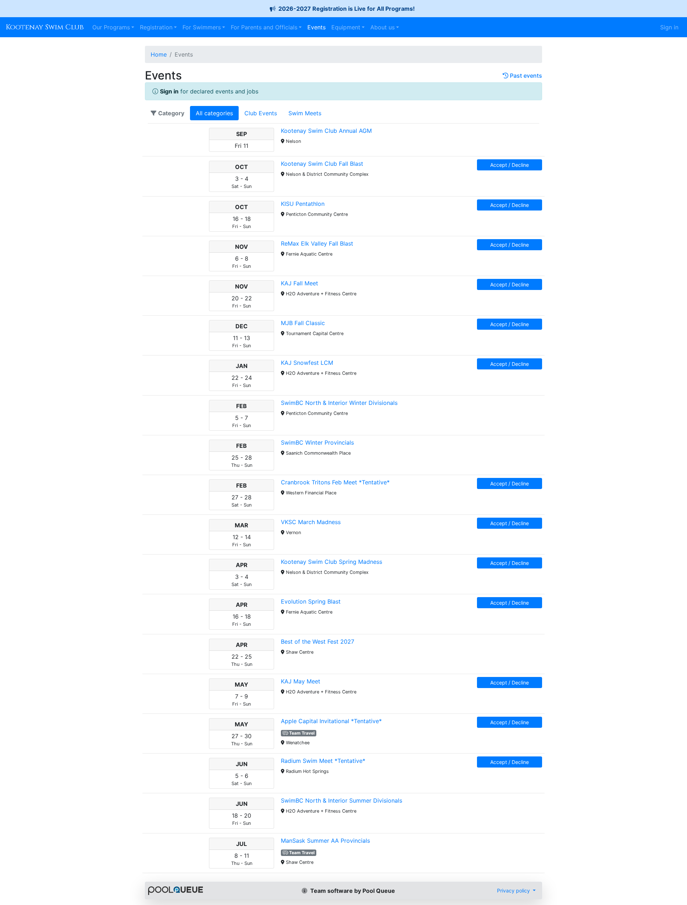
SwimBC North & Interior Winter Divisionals (339, 402)
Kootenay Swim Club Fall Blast (322, 163)
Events (316, 27)
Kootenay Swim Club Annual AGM (326, 130)
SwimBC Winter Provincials (317, 442)
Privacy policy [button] (514, 890)
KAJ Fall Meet (299, 283)
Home (159, 54)
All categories (214, 113)
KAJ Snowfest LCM (307, 362)
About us (382, 27)
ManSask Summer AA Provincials (325, 840)
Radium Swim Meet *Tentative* (323, 760)
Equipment (345, 27)
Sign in (669, 27)
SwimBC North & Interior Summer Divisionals (341, 800)
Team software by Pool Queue (352, 890)
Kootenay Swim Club (45, 27)
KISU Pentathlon (303, 203)
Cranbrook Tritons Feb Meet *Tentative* (335, 482)
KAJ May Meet (300, 681)
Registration (156, 27)
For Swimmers (201, 27)
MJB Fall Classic (303, 322)
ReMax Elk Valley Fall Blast (317, 243)
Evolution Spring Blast (311, 601)
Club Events (260, 113)
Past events (525, 75)
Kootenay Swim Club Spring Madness (331, 561)
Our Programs (111, 27)
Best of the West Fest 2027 (317, 641)
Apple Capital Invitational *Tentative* (331, 721)
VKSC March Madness (311, 522)
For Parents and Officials (264, 27)
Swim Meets (304, 113)
